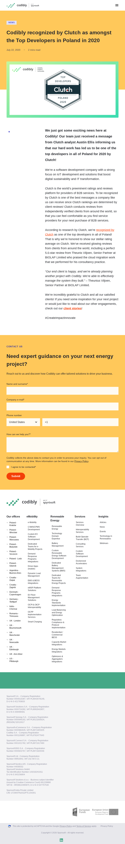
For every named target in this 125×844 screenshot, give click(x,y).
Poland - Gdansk (13, 564)
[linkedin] (61, 840)
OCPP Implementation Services (35, 614)
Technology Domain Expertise (57, 536)
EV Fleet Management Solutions (34, 597)
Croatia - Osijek (13, 578)
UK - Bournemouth (15, 626)
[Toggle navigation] (117, 5)
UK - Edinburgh (14, 648)
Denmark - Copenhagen (15, 593)
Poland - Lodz (15, 558)
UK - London (15, 621)
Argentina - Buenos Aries (15, 571)
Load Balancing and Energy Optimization (59, 612)
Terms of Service (83, 826)
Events (103, 531)
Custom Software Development (82, 553)
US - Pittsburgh (13, 660)
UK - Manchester (14, 633)
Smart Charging (35, 622)
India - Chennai (13, 607)
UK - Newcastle (14, 641)
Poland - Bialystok (13, 545)
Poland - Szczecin (13, 552)
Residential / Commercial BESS (57, 635)
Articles (103, 522)
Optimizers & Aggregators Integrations (57, 659)
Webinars (104, 543)
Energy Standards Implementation (58, 603)
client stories (72, 308)
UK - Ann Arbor (15, 654)
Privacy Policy (81, 461)
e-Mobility (32, 522)
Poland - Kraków (13, 524)
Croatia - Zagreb (13, 586)
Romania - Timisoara (14, 614)
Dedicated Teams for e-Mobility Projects (35, 546)
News (11, 22)
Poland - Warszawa (14, 538)
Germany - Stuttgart (14, 600)
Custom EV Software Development (34, 536)
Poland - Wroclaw (13, 531)
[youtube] (68, 840)
